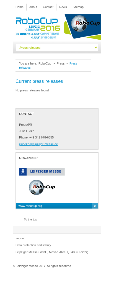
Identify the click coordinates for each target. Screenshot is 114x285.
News (63, 7)
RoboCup (44, 63)
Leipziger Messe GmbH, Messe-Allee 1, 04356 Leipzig (51, 252)
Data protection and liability (33, 245)
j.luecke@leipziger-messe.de (38, 144)
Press (61, 63)
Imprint (20, 238)
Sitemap (78, 7)
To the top (30, 219)
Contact (48, 7)
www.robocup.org (30, 205)
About (33, 7)
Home (19, 7)
